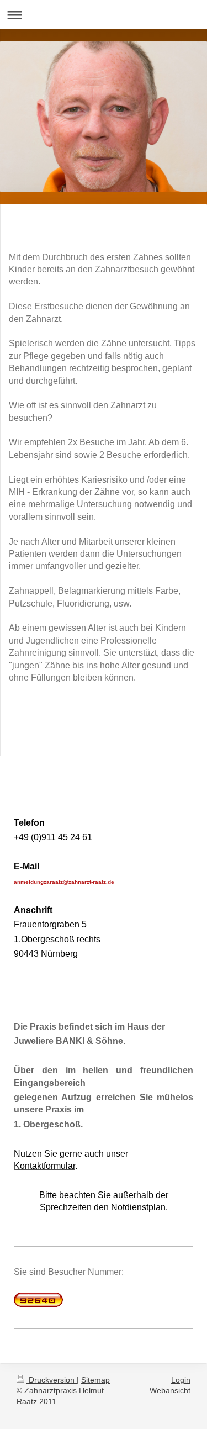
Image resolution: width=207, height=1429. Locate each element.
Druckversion (51, 1379)
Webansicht (170, 1390)
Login (180, 1379)
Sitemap (95, 1379)
